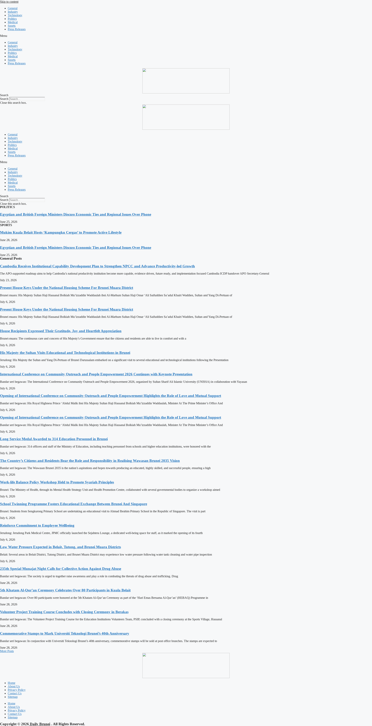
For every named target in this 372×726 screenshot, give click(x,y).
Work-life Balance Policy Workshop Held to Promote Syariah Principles (57, 482)
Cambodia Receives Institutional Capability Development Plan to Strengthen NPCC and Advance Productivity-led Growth (97, 266)
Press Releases (17, 29)
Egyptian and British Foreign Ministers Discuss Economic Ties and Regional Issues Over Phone (75, 214)
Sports (12, 25)
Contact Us (15, 693)
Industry (13, 11)
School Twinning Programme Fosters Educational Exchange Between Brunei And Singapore (73, 504)
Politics (12, 18)
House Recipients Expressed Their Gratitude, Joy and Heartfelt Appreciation (60, 331)
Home (11, 683)
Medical (13, 22)
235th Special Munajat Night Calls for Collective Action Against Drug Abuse (60, 569)
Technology (15, 15)
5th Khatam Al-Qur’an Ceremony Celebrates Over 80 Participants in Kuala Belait (65, 590)
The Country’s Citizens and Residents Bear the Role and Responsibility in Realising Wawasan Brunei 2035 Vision (90, 461)
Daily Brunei (39, 724)
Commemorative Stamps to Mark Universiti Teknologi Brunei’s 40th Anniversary (64, 633)
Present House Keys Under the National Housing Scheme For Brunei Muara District (66, 288)
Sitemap (13, 696)
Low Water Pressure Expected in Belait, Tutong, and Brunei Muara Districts (60, 547)
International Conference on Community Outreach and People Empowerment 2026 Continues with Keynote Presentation (96, 374)
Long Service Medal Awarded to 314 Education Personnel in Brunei (54, 439)
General (12, 8)
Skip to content (9, 1)
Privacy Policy (17, 689)
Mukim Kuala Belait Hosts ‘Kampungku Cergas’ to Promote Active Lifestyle (60, 232)
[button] (186, 36)
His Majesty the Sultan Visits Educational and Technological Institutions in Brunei (65, 353)
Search (4, 98)
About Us (14, 686)
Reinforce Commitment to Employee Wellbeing (37, 525)
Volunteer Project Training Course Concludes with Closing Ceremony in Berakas (64, 612)
